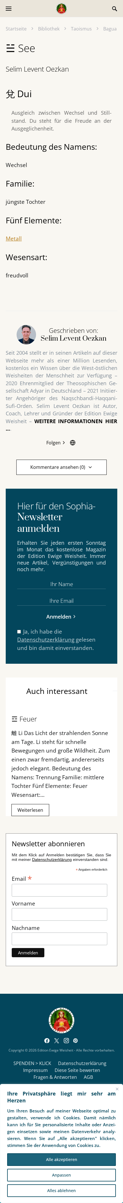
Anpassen (61, 1175)
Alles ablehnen (61, 1190)
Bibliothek (48, 29)
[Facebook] (46, 1040)
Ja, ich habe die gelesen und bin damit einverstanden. (56, 640)
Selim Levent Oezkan (37, 69)
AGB (88, 1077)
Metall (14, 238)
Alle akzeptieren (61, 1159)
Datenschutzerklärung (45, 639)
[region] (61, 1143)
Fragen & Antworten (55, 1077)
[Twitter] (56, 1040)
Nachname (26, 928)
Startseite (16, 29)
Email (22, 878)
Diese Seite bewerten (77, 1070)
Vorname (23, 903)
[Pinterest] (75, 1040)
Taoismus (81, 29)
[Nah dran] (117, 1088)
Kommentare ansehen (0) (57, 467)
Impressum (35, 1070)
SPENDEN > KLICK (32, 1063)
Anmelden (58, 616)
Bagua (110, 29)
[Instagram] (66, 1040)
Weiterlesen (30, 810)
